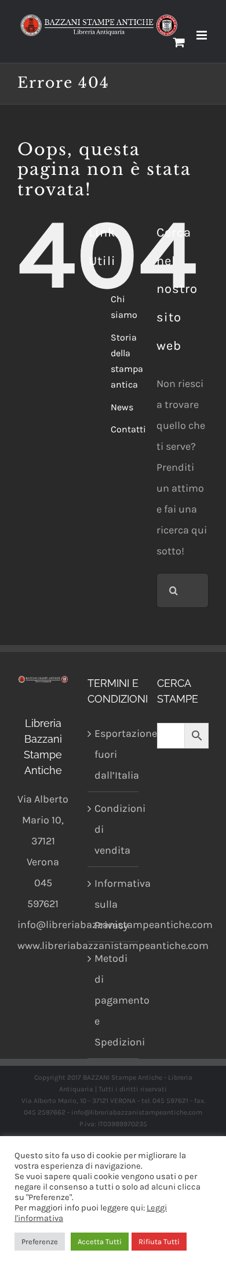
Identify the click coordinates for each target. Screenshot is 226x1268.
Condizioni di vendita (113, 829)
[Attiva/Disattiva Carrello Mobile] (179, 42)
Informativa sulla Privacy (113, 904)
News (122, 407)
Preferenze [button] (39, 1241)
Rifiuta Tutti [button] (159, 1241)
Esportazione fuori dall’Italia (113, 754)
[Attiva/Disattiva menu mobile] (202, 35)
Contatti (128, 429)
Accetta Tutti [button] (100, 1241)
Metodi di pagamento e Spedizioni (113, 1000)
